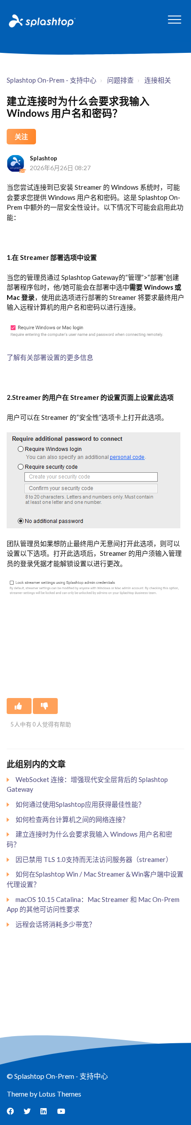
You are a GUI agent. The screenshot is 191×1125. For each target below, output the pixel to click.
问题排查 (120, 80)
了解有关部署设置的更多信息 (50, 357)
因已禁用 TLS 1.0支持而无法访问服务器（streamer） (94, 859)
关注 (21, 136)
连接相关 (157, 80)
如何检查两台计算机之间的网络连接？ (72, 819)
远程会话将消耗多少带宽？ (56, 924)
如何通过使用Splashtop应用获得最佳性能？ (80, 804)
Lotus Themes (60, 1093)
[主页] (41, 20)
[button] (174, 19)
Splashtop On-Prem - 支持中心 (51, 80)
